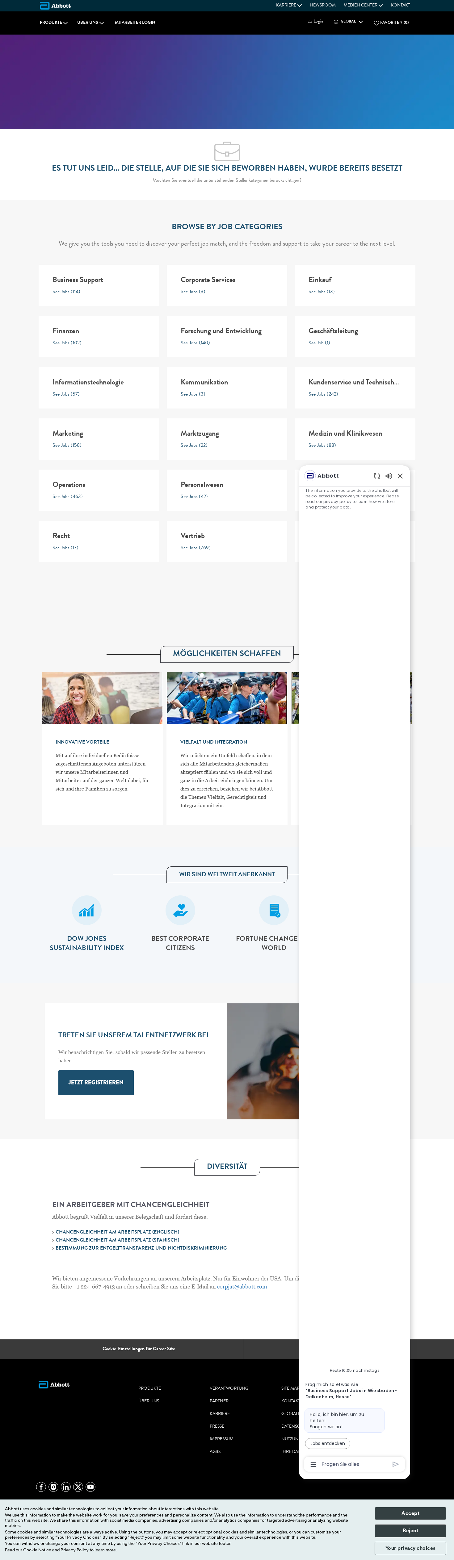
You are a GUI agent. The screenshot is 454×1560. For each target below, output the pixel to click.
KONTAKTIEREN (297, 1401)
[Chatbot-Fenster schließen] (400, 475)
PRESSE (217, 1427)
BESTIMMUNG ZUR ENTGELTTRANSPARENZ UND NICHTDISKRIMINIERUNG (141, 1248)
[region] (354, 969)
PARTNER (219, 1401)
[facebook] (41, 1487)
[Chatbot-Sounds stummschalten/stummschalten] (388, 475)
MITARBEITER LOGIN (135, 23)
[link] (96, 1082)
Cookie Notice (37, 1550)
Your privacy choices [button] (410, 1548)
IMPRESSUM (221, 1439)
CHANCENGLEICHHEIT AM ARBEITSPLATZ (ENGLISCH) (117, 1232)
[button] (315, 21)
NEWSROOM (323, 5)
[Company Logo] (55, 5)
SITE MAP (290, 1389)
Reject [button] (410, 1530)
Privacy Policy (75, 1550)
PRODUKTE (149, 1389)
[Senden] (396, 1464)
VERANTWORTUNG (229, 1389)
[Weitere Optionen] (313, 1464)
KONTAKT (400, 5)
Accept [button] (410, 1513)
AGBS (215, 1452)
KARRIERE (220, 1414)
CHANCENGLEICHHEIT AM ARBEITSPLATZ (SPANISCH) (117, 1240)
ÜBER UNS (148, 1401)
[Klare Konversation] (376, 475)
